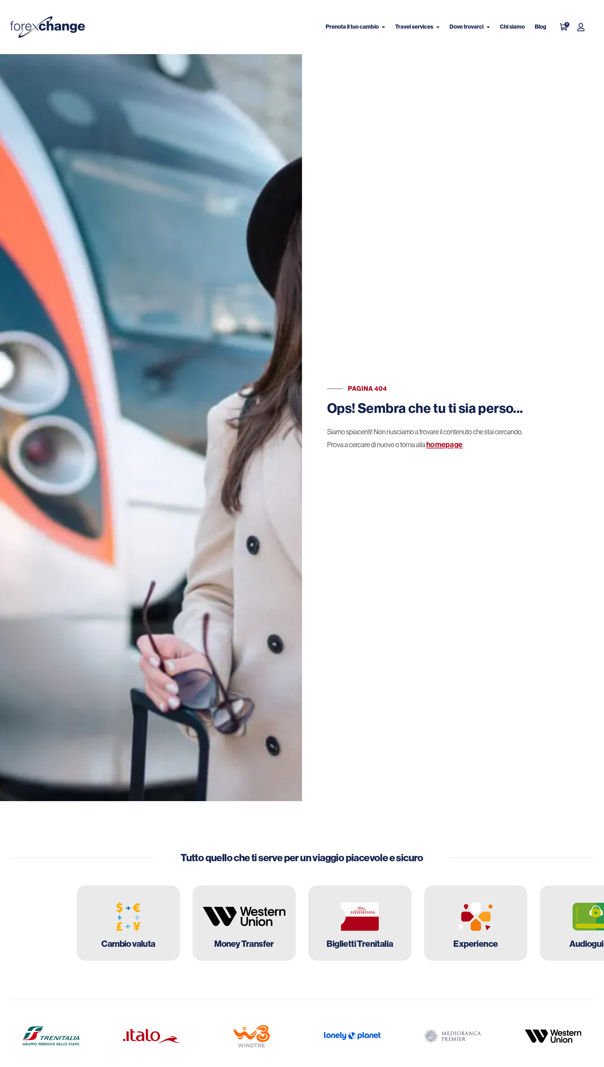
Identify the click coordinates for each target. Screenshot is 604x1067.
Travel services (414, 26)
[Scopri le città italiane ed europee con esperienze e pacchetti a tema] (475, 923)
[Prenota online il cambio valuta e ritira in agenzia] (128, 923)
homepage (444, 444)
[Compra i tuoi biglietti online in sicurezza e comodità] (359, 923)
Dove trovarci (467, 26)
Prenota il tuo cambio (352, 26)
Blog (540, 26)
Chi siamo (512, 26)
